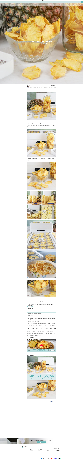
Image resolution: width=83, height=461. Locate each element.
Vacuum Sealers (47, 450)
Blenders (46, 449)
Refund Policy (31, 450)
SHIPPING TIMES (41, 0)
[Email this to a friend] (55, 401)
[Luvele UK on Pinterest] (57, 450)
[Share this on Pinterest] (53, 401)
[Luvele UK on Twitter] (53, 450)
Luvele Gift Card (39, 448)
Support (39, 450)
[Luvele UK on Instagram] (58, 450)
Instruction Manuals (40, 449)
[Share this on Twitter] (50, 401)
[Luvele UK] (2, 4)
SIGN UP (41, 442)
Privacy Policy (31, 451)
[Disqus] (41, 412)
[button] (36, 4)
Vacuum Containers (48, 451)
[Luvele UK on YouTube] (56, 450)
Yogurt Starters (47, 448)
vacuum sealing (40, 335)
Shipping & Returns (32, 448)
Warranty (31, 449)
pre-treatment (48, 123)
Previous (52, 85)
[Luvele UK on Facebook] (55, 450)
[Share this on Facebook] (51, 401)
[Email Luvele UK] (59, 450)
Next (54, 85)
